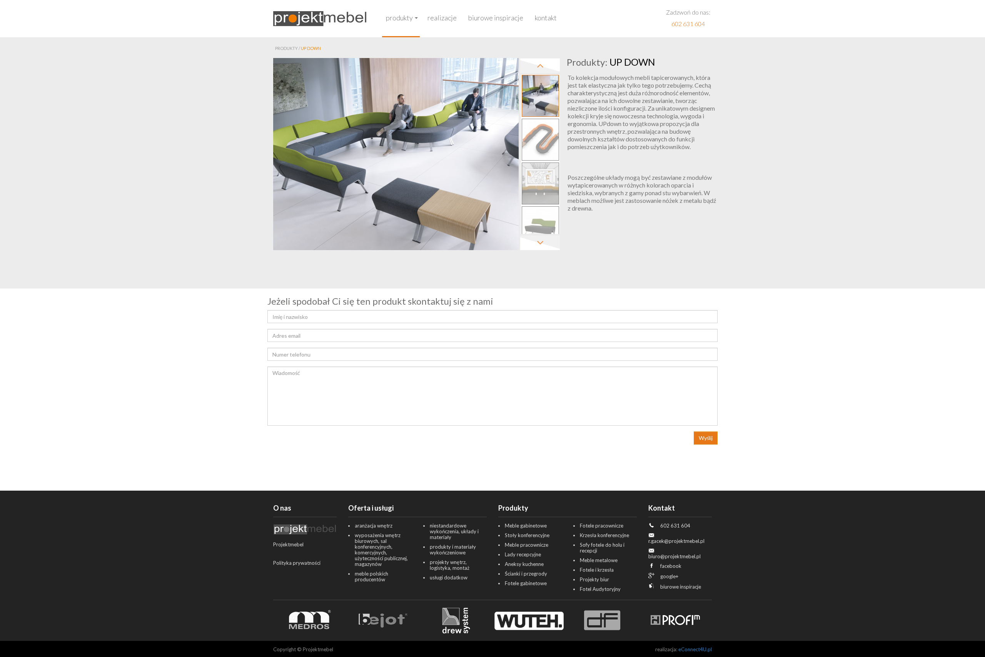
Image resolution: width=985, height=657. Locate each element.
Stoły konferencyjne (527, 535)
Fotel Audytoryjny (600, 589)
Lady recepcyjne (523, 554)
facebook (670, 566)
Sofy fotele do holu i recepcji (602, 548)
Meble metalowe (599, 560)
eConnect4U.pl (695, 649)
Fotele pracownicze (601, 526)
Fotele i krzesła (597, 570)
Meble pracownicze (526, 545)
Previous (540, 65)
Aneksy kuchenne (524, 564)
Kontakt (546, 17)
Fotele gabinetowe (526, 583)
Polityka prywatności (297, 563)
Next (540, 243)
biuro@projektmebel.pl (674, 556)
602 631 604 (688, 23)
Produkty (399, 17)
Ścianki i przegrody (526, 574)
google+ (669, 576)
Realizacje (442, 17)
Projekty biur (594, 579)
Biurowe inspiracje (495, 17)
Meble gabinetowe (526, 526)
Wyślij (706, 438)
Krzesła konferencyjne (604, 535)
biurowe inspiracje (680, 587)
